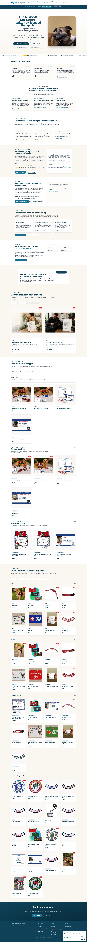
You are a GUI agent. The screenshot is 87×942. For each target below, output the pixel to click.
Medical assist (63, 250)
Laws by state (54, 928)
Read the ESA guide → (20, 172)
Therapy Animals (39, 2)
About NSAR (53, 925)
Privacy (36, 937)
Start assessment (41, 929)
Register (46, 2)
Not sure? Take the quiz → (32, 302)
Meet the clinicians (54, 932)
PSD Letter (21, 302)
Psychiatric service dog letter (43, 928)
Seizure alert (63, 247)
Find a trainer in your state (34, 259)
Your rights (53, 926)
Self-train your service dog (56, 929)
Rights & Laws (51, 2)
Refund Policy (50, 937)
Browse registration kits (37, 201)
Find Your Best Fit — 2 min (21, 43)
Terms (39, 937)
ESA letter (39, 926)
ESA (13, 578)
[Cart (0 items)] (65, 2)
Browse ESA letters (32, 172)
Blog (52, 931)
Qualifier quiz (40, 925)
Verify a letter (53, 934)
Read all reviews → (72, 61)
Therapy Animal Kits (36, 371)
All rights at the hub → (20, 235)
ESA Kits (14, 371)
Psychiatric (50, 244)
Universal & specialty (44, 578)
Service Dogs (33, 2)
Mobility (62, 244)
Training (57, 2)
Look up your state (32, 235)
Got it (83, 939)
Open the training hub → (53, 191)
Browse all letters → (46, 6)
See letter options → (36, 43)
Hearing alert (50, 250)
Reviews (66, 928)
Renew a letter (40, 931)
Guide (49, 247)
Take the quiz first (49, 915)
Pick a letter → (36, 915)
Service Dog (21, 578)
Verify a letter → (61, 272)
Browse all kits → (57, 6)
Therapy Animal (32, 578)
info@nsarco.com (68, 926)
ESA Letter (14, 302)
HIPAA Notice (44, 937)
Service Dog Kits (24, 371)
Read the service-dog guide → (22, 201)
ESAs (28, 2)
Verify (62, 2)
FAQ (65, 925)
